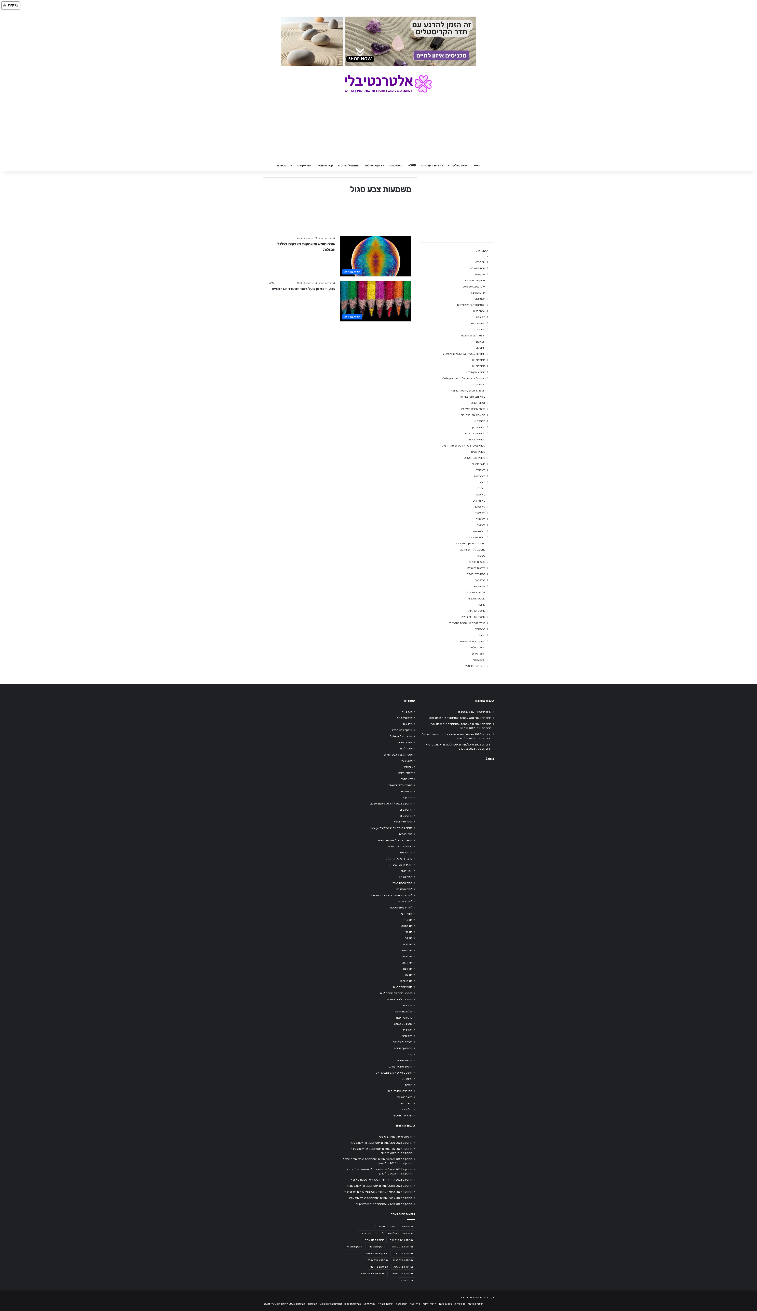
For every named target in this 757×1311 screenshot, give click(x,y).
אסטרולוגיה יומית (386, 1226)
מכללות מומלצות (476, 561)
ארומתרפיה (479, 311)
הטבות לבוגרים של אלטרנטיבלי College (463, 378)
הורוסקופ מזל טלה (403, 1253)
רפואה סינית (478, 653)
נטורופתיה (459, 1303)
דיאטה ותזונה (478, 323)
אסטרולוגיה (479, 298)
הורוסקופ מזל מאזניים (377, 1253)
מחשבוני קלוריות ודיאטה (472, 549)
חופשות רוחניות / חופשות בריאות (468, 390)
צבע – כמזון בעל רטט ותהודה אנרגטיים (303, 288)
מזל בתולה (479, 476)
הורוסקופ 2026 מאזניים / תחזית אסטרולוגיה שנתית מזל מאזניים (378, 1191)
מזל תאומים (479, 531)
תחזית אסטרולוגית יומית (373, 1273)
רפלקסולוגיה (478, 659)
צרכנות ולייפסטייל (475, 592)
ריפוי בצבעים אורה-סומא (472, 641)
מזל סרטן (480, 506)
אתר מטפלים (284, 165)
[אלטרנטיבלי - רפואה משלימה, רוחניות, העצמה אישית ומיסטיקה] (379, 84)
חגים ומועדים (478, 384)
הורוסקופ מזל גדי (378, 1246)
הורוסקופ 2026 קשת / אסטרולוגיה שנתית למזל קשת (384, 1204)
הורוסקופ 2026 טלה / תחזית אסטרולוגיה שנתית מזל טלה (460, 717)
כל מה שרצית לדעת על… (472, 408)
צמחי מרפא (479, 586)
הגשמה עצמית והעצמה (473, 335)
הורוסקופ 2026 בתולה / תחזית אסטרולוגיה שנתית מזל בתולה (380, 1185)
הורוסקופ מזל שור (379, 1266)
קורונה (481, 604)
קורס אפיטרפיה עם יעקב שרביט (474, 711)
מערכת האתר (325, 238)
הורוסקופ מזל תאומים (402, 1273)
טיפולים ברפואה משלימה (472, 396)
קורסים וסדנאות (476, 610)
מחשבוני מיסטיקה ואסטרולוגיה (469, 543)
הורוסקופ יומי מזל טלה (401, 1240)
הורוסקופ (305, 165)
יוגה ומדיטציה (478, 402)
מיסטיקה (397, 165)
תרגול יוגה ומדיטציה (475, 665)
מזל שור (481, 525)
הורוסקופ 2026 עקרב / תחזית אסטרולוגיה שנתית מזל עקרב (381, 1198)
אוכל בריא (480, 262)
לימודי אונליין (478, 427)
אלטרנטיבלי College (473, 286)
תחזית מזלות (406, 1280)
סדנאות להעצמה (476, 567)
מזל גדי (481, 482)
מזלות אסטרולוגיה (475, 537)
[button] (11, 5)
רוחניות (481, 635)
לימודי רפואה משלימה (474, 457)
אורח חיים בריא (477, 268)
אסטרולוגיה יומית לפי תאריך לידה (396, 1233)
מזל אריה (480, 470)
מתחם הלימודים (350, 165)
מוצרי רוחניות (478, 463)
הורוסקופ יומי (478, 359)
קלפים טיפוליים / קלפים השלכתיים (467, 623)
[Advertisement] (457, 798)
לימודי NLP (479, 421)
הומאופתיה (479, 341)
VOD (413, 165)
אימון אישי (480, 274)
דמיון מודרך (479, 329)
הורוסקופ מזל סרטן (403, 1260)
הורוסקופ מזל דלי (355, 1246)
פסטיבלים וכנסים (476, 574)
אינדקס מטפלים (374, 165)
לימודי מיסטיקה (477, 439)
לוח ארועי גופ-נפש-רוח (473, 415)
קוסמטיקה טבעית (476, 598)
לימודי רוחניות (478, 451)
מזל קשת (480, 519)
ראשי (477, 165)
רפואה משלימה (459, 165)
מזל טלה (480, 494)
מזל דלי (481, 488)
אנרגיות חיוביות (477, 292)
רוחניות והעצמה (433, 165)
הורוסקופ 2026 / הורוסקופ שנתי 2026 (464, 353)
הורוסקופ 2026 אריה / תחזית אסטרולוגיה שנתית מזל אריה (381, 1179)
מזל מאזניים (479, 500)
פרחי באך (480, 580)
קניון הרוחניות (324, 165)
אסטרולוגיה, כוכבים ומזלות (471, 304)
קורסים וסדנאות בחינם (473, 616)
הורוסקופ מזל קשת (403, 1266)
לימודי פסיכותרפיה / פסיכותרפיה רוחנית (463, 445)
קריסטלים (480, 629)
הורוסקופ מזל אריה (374, 1240)
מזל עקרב (480, 512)
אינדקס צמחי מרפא (475, 280)
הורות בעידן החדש (475, 372)
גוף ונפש (480, 317)
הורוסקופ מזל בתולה (402, 1246)
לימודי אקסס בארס (475, 433)
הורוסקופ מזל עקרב (378, 1260)
